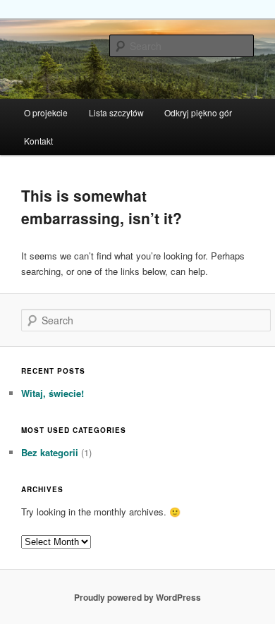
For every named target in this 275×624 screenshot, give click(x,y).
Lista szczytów (116, 112)
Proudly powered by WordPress (137, 597)
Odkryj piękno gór (198, 112)
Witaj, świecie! (52, 393)
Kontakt (38, 141)
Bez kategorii (49, 452)
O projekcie (46, 112)
